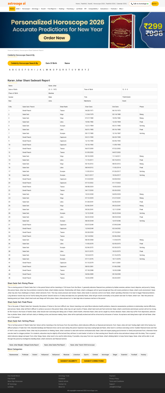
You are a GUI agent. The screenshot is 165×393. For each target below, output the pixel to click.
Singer (115, 355)
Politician (25, 355)
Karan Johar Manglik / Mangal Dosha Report (24, 345)
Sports (86, 355)
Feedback (62, 379)
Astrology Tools (64, 376)
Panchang (70, 9)
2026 (18, 9)
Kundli (90, 4)
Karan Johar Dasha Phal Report (54, 345)
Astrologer (105, 355)
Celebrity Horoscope (20, 50)
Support (112, 384)
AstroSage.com (92, 390)
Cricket (34, 355)
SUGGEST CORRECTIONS (94, 361)
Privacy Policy (114, 379)
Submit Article (63, 381)
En (155, 4)
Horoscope (26, 9)
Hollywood (44, 355)
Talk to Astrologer (139, 4)
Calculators (104, 9)
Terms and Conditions (116, 381)
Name (67, 63)
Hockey (143, 355)
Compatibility (93, 9)
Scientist (124, 355)
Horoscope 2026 (99, 4)
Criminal (95, 355)
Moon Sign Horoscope (15, 381)
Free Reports (52, 9)
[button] (12, 30)
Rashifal (84, 4)
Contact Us (62, 384)
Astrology (35, 9)
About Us (62, 387)
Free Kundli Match (14, 376)
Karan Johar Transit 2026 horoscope (82, 345)
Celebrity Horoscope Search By (24, 63)
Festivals (114, 9)
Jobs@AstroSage (115, 387)
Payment (112, 376)
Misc (121, 9)
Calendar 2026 (121, 4)
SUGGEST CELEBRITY (68, 361)
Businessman (13, 355)
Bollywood (55, 355)
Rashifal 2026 (110, 4)
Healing (61, 9)
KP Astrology (12, 384)
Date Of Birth (51, 63)
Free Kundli (11, 379)
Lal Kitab (79, 9)
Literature (76, 355)
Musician (66, 355)
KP (85, 9)
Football (134, 355)
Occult (43, 9)
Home (78, 4)
